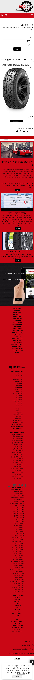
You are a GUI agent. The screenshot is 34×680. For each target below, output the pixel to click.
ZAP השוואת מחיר (17, 625)
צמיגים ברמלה (19, 530)
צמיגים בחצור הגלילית (17, 469)
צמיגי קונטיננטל (17, 379)
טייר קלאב (17, 605)
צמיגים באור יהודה (18, 534)
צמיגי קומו (19, 395)
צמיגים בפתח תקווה (17, 435)
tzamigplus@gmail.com (21, 649)
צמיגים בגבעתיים (18, 536)
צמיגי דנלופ (18, 377)
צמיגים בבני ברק (18, 449)
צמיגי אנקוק (18, 387)
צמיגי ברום (19, 411)
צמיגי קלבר (19, 413)
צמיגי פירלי (18, 405)
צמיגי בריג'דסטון (17, 393)
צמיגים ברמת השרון (17, 514)
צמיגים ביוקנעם (18, 479)
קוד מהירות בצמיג (17, 333)
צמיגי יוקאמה (18, 389)
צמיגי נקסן (19, 399)
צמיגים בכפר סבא (17, 439)
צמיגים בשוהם (19, 510)
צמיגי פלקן (19, 385)
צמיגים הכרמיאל (17, 467)
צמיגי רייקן (19, 403)
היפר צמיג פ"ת (17, 629)
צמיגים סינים (18, 419)
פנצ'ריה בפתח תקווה (17, 542)
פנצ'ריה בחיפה (18, 571)
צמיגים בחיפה (18, 451)
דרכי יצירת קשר (29, 641)
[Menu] (32, 15)
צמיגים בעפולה (18, 494)
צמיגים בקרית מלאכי (17, 473)
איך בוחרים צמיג (17, 331)
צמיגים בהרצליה (18, 492)
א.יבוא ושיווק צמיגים (17, 627)
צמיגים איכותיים (17, 421)
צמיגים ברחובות (18, 455)
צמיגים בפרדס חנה (17, 477)
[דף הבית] (24, 6)
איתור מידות (17, 315)
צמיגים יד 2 (17, 321)
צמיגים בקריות (18, 475)
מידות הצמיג (17, 317)
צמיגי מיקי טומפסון (17, 415)
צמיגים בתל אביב (18, 437)
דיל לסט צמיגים (17, 347)
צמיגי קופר (19, 397)
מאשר (17, 676)
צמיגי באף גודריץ (17, 401)
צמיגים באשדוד (18, 500)
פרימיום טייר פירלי (17, 613)
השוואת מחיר (17, 319)
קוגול (17, 603)
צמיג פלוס (17, 311)
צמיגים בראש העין (17, 443)
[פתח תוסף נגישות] (32, 662)
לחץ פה (17, 190)
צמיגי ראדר (18, 407)
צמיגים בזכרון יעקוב (17, 453)
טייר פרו (17, 617)
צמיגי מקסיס (18, 381)
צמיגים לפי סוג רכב (17, 349)
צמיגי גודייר (18, 375)
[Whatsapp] (6, 15)
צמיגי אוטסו (18, 417)
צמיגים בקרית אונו (18, 496)
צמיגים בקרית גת (18, 471)
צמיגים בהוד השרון (17, 441)
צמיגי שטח (17, 327)
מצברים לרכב (17, 343)
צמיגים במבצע (17, 325)
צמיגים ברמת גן (19, 522)
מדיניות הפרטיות (21, 674)
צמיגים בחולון (17, 447)
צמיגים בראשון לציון (17, 457)
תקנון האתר (17, 313)
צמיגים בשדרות (18, 524)
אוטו (17, 619)
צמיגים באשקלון (18, 516)
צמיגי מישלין (18, 373)
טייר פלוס (17, 601)
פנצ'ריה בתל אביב (17, 540)
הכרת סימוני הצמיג (17, 213)
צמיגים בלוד (19, 528)
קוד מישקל (17, 335)
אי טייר (17, 607)
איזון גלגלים (17, 341)
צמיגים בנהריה (18, 465)
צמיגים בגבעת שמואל (17, 498)
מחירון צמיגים (17, 323)
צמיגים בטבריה (19, 506)
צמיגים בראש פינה (18, 512)
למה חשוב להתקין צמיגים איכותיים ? (17, 163)
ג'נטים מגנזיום (17, 329)
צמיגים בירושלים (18, 463)
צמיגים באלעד (19, 508)
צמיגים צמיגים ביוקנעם (17, 504)
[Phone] (2, 15)
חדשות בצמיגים (17, 631)
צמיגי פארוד (18, 409)
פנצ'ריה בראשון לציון (17, 561)
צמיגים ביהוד (19, 532)
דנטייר (17, 611)
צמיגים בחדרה (19, 520)
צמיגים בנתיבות (18, 526)
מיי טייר (17, 609)
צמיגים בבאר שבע (18, 502)
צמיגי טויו (19, 383)
